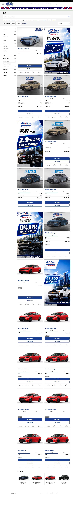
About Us (47, 3)
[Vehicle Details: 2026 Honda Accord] (23, 477)
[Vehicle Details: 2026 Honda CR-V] (64, 477)
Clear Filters (24, 23)
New (25, 3)
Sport (13, 20)
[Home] (3, 4)
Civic (13, 23)
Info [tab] (36, 50)
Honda (18, 23)
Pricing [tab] (24, 50)
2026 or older (6, 20)
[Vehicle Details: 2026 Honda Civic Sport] (37, 477)
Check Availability (30, 65)
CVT (49, 20)
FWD (53, 20)
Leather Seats (43, 20)
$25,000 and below (26, 20)
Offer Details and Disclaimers (50, 73)
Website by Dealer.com (13, 493)
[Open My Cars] (56, 4)
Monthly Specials (32, 3)
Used (28, 3)
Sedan (18, 20)
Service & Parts (43, 3)
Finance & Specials (38, 3)
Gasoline (35, 20)
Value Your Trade (30, 68)
